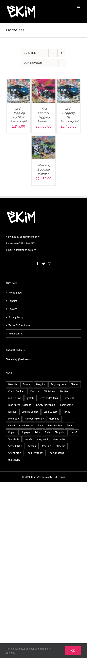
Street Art (46, 446)
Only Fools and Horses (20, 425)
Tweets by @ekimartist (18, 359)
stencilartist (59, 439)
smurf (73, 432)
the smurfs (14, 459)
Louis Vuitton (50, 411)
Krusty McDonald (45, 405)
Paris (40, 425)
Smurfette (13, 439)
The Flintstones (34, 453)
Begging (41, 384)
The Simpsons (56, 453)
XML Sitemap (15, 333)
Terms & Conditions (19, 325)
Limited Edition (30, 411)
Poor (69, 425)
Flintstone (49, 391)
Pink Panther (55, 425)
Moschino (54, 418)
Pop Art (12, 432)
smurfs (28, 439)
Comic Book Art (16, 391)
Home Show (15, 292)
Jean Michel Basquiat (19, 405)
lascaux (12, 411)
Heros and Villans (48, 398)
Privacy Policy (15, 317)
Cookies (12, 309)
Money (66, 411)
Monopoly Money (34, 418)
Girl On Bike (14, 398)
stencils (31, 446)
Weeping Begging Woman (43, 169)
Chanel (75, 384)
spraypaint (42, 439)
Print (37, 432)
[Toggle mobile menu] (79, 6)
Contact (12, 301)
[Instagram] (49, 263)
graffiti (30, 398)
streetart (60, 446)
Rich (47, 432)
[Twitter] (43, 263)
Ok (73, 650)
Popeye (25, 432)
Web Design (43, 476)
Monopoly (13, 418)
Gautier (64, 391)
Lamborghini (67, 405)
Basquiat (13, 384)
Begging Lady (58, 384)
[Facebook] (37, 263)
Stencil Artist (15, 446)
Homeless (68, 398)
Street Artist (14, 453)
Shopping (60, 432)
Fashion (34, 391)
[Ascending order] (61, 53)
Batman (27, 384)
